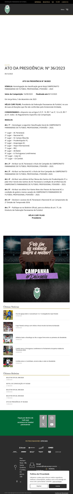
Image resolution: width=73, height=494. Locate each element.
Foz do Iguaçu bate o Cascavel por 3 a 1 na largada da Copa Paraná (37, 313)
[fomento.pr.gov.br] (32, 452)
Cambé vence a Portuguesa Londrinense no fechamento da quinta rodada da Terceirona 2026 (40, 349)
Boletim (7, 65)
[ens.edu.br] (58, 452)
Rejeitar (39, 486)
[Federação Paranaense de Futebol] (7, 9)
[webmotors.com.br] (31, 447)
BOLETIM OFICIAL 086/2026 (15, 377)
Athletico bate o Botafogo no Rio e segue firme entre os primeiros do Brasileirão (41, 337)
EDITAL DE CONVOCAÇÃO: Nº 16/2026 (18, 383)
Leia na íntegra (56, 481)
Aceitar (58, 486)
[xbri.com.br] (23, 452)
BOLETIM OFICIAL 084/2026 (15, 395)
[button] (16, 481)
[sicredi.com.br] (22, 447)
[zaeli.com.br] (49, 452)
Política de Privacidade (61, 493)
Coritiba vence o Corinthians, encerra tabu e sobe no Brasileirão (35, 361)
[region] (48, 480)
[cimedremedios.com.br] (50, 447)
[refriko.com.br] (41, 447)
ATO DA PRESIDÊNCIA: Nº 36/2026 (17, 402)
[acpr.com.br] (15, 452)
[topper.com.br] (41, 452)
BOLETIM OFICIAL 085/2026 (15, 389)
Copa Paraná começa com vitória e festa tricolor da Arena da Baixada (37, 325)
